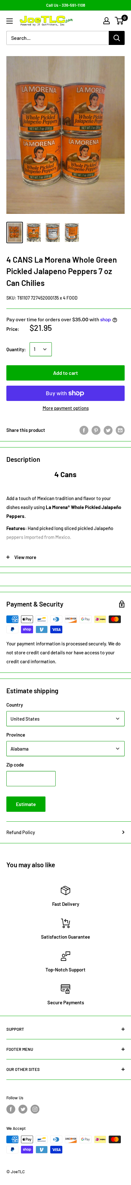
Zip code (15, 764)
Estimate (26, 804)
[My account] (106, 20)
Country (14, 705)
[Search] (117, 38)
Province (15, 735)
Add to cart (65, 373)
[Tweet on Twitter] (108, 430)
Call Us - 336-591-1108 (65, 5)
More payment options (66, 408)
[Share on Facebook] (83, 430)
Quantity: (16, 349)
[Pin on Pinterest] (96, 430)
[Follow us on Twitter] (22, 1109)
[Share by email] (120, 430)
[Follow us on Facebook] (10, 1109)
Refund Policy (20, 832)
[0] (119, 21)
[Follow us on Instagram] (35, 1109)
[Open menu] (9, 21)
